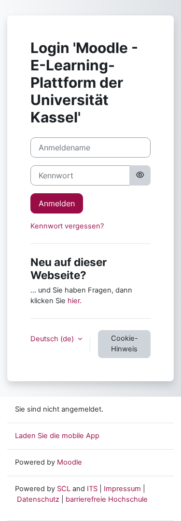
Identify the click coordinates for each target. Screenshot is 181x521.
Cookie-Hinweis (124, 343)
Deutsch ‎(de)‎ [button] (53, 338)
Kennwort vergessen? (67, 226)
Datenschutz (38, 499)
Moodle (69, 462)
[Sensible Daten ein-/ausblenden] (140, 175)
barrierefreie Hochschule (107, 499)
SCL (63, 488)
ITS (92, 488)
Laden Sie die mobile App (57, 435)
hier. (75, 300)
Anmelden (57, 203)
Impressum (122, 488)
